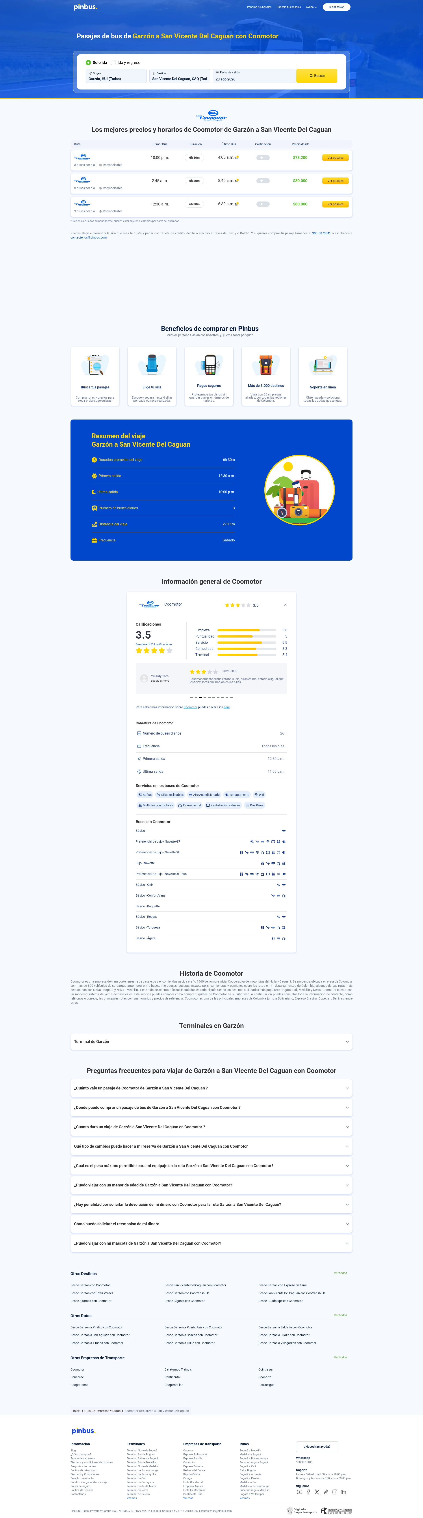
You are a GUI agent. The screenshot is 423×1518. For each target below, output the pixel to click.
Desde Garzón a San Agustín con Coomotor (100, 1335)
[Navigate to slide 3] (200, 697)
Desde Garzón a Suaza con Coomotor (284, 1335)
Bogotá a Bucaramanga (254, 1458)
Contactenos (78, 1494)
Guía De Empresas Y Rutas (102, 1411)
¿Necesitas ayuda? (317, 1446)
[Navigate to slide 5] (209, 697)
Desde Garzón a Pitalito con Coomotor (96, 1327)
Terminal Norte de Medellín (143, 1466)
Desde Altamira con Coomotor (90, 1301)
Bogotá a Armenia (250, 1474)
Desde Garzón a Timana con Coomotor (96, 1343)
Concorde (77, 1377)
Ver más (132, 1498)
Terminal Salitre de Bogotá (142, 1458)
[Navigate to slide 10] (231, 697)
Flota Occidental (193, 1482)
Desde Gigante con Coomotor (185, 1301)
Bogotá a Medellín (250, 1450)
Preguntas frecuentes (83, 1466)
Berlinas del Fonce (194, 1470)
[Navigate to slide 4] (205, 697)
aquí (227, 707)
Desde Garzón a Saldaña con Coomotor (285, 1327)
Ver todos (340, 1273)
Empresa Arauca (193, 1486)
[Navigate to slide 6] (214, 697)
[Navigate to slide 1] (191, 697)
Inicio (77, 1411)
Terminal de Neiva (137, 1490)
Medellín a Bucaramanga (254, 1486)
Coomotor (190, 707)
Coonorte (264, 1377)
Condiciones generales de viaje (88, 1482)
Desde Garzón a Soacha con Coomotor (191, 1335)
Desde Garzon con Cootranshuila (187, 1293)
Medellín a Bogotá (250, 1454)
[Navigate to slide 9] (227, 697)
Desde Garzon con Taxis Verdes (91, 1293)
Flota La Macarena (194, 1490)
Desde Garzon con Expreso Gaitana (282, 1285)
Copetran (188, 1450)
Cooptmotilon (174, 1385)
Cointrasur (265, 1369)
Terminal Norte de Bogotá (142, 1450)
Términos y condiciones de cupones (91, 1462)
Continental (172, 1377)
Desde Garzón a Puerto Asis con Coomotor (194, 1327)
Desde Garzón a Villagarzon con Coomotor (287, 1343)
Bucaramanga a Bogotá (254, 1462)
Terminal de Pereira (138, 1494)
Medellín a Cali (248, 1482)
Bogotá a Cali (248, 1466)
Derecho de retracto (82, 1478)
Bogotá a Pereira (250, 1478)
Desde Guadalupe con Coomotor (280, 1301)
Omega (187, 1478)
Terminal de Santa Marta (141, 1486)
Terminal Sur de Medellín (141, 1462)
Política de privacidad (83, 1470)
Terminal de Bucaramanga (142, 1470)
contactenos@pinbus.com (88, 237)
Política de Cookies (81, 1490)
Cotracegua (266, 1385)
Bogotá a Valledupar (252, 1494)
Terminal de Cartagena (140, 1482)
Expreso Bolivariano (195, 1454)
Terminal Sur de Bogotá (141, 1454)
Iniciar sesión (336, 7)
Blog (73, 1450)
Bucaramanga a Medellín (254, 1490)
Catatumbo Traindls (178, 1369)
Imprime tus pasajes (259, 7)
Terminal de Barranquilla (141, 1474)
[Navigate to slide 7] (218, 697)
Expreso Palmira (193, 1466)
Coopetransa (79, 1385)
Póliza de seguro (80, 1486)
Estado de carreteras (82, 1458)
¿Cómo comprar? (80, 1454)
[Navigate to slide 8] (222, 697)
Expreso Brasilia (192, 1458)
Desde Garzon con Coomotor (90, 1285)
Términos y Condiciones (84, 1474)
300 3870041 (321, 233)
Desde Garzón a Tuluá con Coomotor (190, 1343)
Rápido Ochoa (191, 1474)
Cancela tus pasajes (289, 7)
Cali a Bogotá (248, 1470)
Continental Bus (192, 1494)
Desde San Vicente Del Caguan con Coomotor (195, 1285)
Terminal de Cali (136, 1478)
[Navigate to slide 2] (196, 697)
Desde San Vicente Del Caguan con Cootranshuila (292, 1293)
